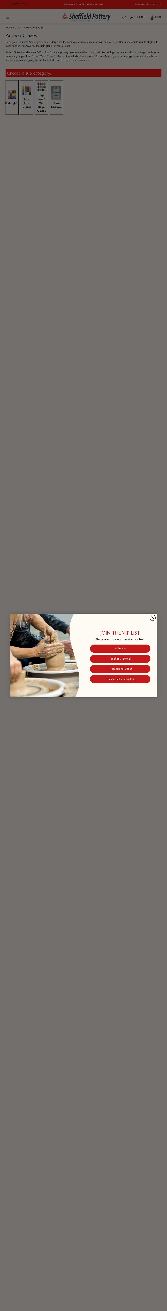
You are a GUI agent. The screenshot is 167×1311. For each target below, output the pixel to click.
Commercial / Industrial (120, 679)
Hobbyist (120, 648)
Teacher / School (120, 659)
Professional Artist (120, 669)
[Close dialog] (153, 618)
